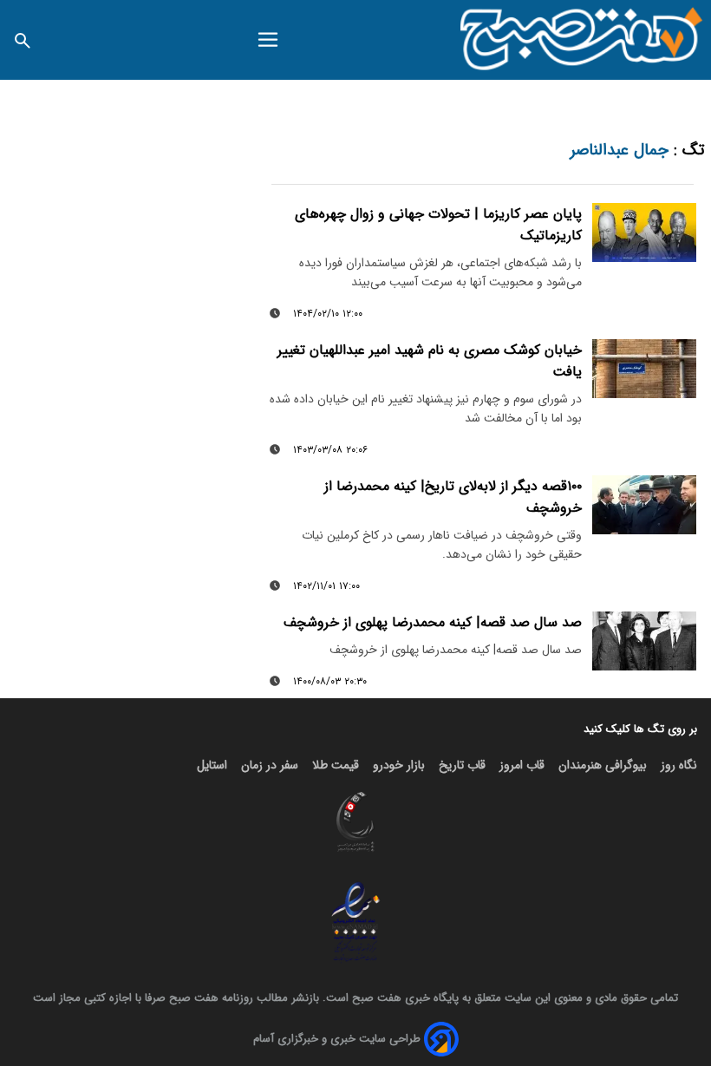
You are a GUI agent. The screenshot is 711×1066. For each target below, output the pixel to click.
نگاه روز (679, 765)
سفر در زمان (269, 765)
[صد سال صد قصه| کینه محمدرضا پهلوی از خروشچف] (644, 640)
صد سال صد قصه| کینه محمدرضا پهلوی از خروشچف (433, 622)
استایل (212, 765)
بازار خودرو (399, 765)
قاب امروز (522, 765)
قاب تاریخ (462, 765)
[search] (22, 39)
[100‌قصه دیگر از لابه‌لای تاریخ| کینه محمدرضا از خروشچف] (644, 504)
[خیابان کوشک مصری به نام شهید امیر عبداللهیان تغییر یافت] (644, 368)
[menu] (268, 40)
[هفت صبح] (582, 40)
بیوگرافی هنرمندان (602, 765)
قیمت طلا (335, 765)
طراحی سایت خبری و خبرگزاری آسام (337, 1039)
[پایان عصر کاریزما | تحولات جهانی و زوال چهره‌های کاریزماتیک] (644, 232)
